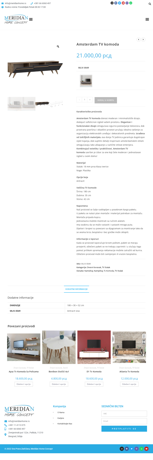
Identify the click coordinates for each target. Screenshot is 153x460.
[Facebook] (115, 2)
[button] (149, 3)
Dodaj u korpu (106, 100)
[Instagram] (112, 2)
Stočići (65, 368)
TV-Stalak (119, 270)
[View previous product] (139, 39)
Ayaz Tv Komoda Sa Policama (24, 371)
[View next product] (143, 39)
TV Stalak (106, 267)
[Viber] (127, 2)
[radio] (86, 81)
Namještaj (98, 270)
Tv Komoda (109, 270)
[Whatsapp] (130, 2)
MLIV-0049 (83, 67)
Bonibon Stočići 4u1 (59, 371)
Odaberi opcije (24, 384)
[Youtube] (123, 2)
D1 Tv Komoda (94, 371)
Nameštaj (88, 270)
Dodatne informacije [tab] (76, 289)
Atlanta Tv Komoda (129, 371)
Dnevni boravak (94, 267)
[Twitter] (119, 2)
